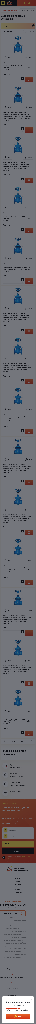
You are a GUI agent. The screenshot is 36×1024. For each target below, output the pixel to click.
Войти (20, 1016)
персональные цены (13, 1008)
